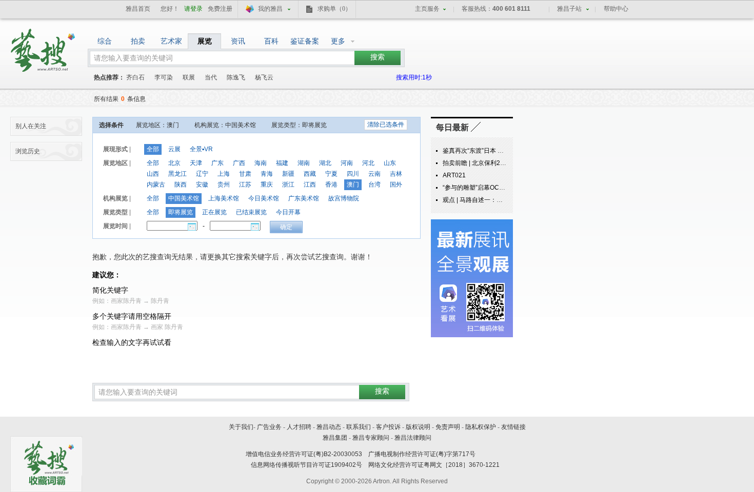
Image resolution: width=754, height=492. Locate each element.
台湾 (374, 184)
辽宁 (202, 173)
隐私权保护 (480, 426)
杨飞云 (264, 77)
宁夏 (331, 173)
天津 (196, 163)
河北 (368, 163)
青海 (267, 173)
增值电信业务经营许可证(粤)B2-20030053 (304, 454)
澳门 (353, 184)
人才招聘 (299, 426)
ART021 (454, 175)
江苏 (245, 184)
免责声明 (447, 426)
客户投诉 (388, 426)
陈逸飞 (236, 77)
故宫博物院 (343, 198)
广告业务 (269, 426)
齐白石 (135, 77)
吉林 (396, 173)
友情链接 (513, 426)
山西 (153, 173)
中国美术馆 (183, 198)
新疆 (288, 173)
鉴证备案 (304, 41)
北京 (174, 163)
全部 (153, 149)
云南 (374, 173)
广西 (239, 163)
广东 (217, 163)
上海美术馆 (223, 198)
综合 (104, 41)
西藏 (310, 173)
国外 (396, 184)
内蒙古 (156, 184)
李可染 (163, 77)
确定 (286, 227)
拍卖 (138, 41)
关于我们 (241, 426)
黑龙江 (177, 173)
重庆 (267, 184)
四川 (353, 173)
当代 (211, 77)
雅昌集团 (335, 437)
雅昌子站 (569, 8)
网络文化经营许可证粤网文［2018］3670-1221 (434, 464)
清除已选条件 (385, 124)
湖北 (325, 163)
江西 (310, 184)
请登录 (193, 8)
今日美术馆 (263, 198)
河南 (347, 163)
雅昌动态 (328, 426)
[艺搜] (44, 46)
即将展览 (180, 212)
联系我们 (358, 426)
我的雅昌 (270, 8)
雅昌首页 (138, 8)
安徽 (202, 184)
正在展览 (214, 212)
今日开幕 (288, 212)
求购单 (334, 8)
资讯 (238, 41)
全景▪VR (201, 149)
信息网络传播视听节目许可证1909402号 (306, 464)
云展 (174, 149)
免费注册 (220, 8)
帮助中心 (616, 8)
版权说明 (418, 426)
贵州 (223, 184)
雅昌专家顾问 (370, 437)
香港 (331, 184)
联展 (189, 77)
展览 (204, 41)
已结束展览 (251, 212)
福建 (282, 163)
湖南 (303, 163)
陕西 (180, 184)
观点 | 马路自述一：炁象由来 (482, 199)
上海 (223, 173)
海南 (260, 163)
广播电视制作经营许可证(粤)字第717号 (421, 454)
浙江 (288, 184)
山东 (390, 163)
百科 (271, 41)
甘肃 (245, 173)
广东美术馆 (303, 198)
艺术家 (171, 41)
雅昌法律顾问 (412, 437)
